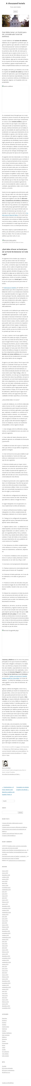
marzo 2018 (5, 885)
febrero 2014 (5, 977)
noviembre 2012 (6, 1008)
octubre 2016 (5, 910)
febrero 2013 (5, 1002)
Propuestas (5, 1043)
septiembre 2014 (6, 962)
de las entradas (7, 1068)
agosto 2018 (5, 879)
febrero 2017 (5, 902)
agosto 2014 (5, 964)
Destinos (4, 1020)
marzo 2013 (5, 999)
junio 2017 (4, 893)
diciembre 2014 (6, 956)
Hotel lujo (4, 1029)
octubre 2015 (5, 935)
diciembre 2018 (6, 875)
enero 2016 (5, 929)
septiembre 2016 (6, 912)
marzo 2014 (5, 975)
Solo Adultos (5, 1053)
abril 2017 (4, 898)
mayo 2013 (5, 995)
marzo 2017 (5, 900)
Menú (15, 11)
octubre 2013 (5, 985)
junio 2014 (4, 968)
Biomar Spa (7, 749)
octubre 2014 (5, 960)
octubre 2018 (5, 877)
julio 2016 (4, 916)
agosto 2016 (5, 914)
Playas (4, 1041)
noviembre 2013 (6, 983)
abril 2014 (4, 972)
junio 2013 (4, 993)
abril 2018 (4, 883)
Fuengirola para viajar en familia (10, 858)
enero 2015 (5, 954)
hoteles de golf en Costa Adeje (10, 678)
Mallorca (4, 1037)
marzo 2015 (5, 950)
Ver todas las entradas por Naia (11, 774)
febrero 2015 (5, 952)
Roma (3, 1045)
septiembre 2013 (6, 987)
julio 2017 (4, 891)
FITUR (12, 749)
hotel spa (16, 749)
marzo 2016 (5, 925)
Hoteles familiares (7, 1033)
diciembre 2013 (6, 981)
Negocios (4, 1039)
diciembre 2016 (6, 906)
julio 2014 (4, 966)
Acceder (4, 1066)
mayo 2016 (5, 921)
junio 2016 (4, 918)
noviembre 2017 (6, 887)
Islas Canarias (5, 1035)
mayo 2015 (5, 945)
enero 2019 (5, 873)
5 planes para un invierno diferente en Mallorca (14, 827)
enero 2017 (5, 904)
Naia (8, 755)
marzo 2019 (5, 871)
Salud (17, 747)
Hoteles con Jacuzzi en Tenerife (18, 676)
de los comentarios (8, 1070)
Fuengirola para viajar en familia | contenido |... (14, 856)
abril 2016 (4, 923)
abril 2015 (4, 948)
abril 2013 (4, 997)
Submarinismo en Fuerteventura (16, 860)
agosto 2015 (5, 939)
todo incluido (5, 1056)
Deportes (4, 1018)
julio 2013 (4, 991)
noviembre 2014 (6, 958)
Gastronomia (5, 1026)
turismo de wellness (15, 753)
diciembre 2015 (6, 931)
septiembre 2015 (6, 937)
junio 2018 (4, 881)
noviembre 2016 (6, 908)
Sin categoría (5, 1051)
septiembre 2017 (6, 889)
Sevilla (4, 1049)
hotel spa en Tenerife (10, 287)
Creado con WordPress (8, 1083)
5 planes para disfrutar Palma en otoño (12, 833)
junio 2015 (4, 943)
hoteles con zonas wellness (19, 751)
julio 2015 (4, 941)
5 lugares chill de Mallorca (9, 835)
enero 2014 (5, 979)
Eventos (4, 1022)
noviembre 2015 (6, 933)
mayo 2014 (5, 970)
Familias (4, 1024)
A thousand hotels (15, 3)
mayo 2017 (5, 896)
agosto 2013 (5, 989)
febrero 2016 (5, 927)
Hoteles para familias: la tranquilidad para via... (14, 850)
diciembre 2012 (6, 1006)
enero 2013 (5, 1004)
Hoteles (4, 1031)
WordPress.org (6, 1072)
